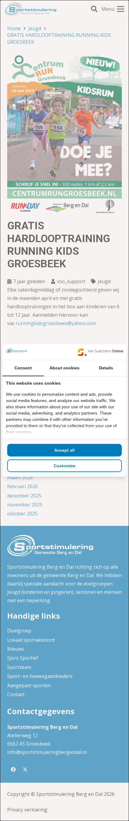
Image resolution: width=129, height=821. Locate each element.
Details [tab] (106, 367)
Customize (64, 465)
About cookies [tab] (65, 367)
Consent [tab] (23, 367)
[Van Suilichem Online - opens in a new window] (100, 352)
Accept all (64, 450)
